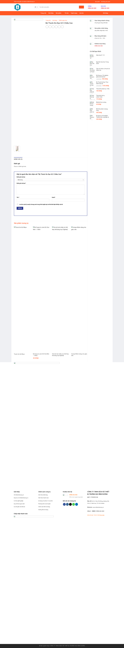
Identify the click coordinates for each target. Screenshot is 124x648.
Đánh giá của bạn (21, 177)
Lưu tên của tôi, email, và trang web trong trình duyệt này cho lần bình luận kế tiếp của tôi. (41, 204)
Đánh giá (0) (18, 159)
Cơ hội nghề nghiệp (18, 500)
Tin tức (67, 13)
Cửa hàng (54, 20)
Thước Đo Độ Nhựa (19, 354)
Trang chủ (43, 13)
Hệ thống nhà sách (105, 1)
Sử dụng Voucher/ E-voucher (45, 500)
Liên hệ (81, 13)
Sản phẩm (97, 1)
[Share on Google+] (59, 26)
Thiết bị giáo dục (63, 20)
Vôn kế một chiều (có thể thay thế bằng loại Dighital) (60, 354)
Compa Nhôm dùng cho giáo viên (79, 354)
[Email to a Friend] (53, 26)
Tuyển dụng (74, 13)
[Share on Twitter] (50, 26)
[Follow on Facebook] (64, 504)
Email (53, 197)
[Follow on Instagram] (67, 504)
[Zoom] (16, 142)
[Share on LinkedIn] (62, 26)
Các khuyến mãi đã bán (19, 506)
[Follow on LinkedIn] (76, 504)
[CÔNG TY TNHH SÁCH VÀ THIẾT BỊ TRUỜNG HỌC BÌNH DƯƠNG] (22, 7)
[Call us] (73, 504)
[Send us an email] (70, 504)
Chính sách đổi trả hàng (44, 506)
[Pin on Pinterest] (56, 26)
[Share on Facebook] (47, 26)
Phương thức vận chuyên (44, 503)
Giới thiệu (51, 13)
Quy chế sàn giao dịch (19, 503)
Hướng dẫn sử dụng (43, 509)
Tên (18, 197)
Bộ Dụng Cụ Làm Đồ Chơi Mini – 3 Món (41, 354)
